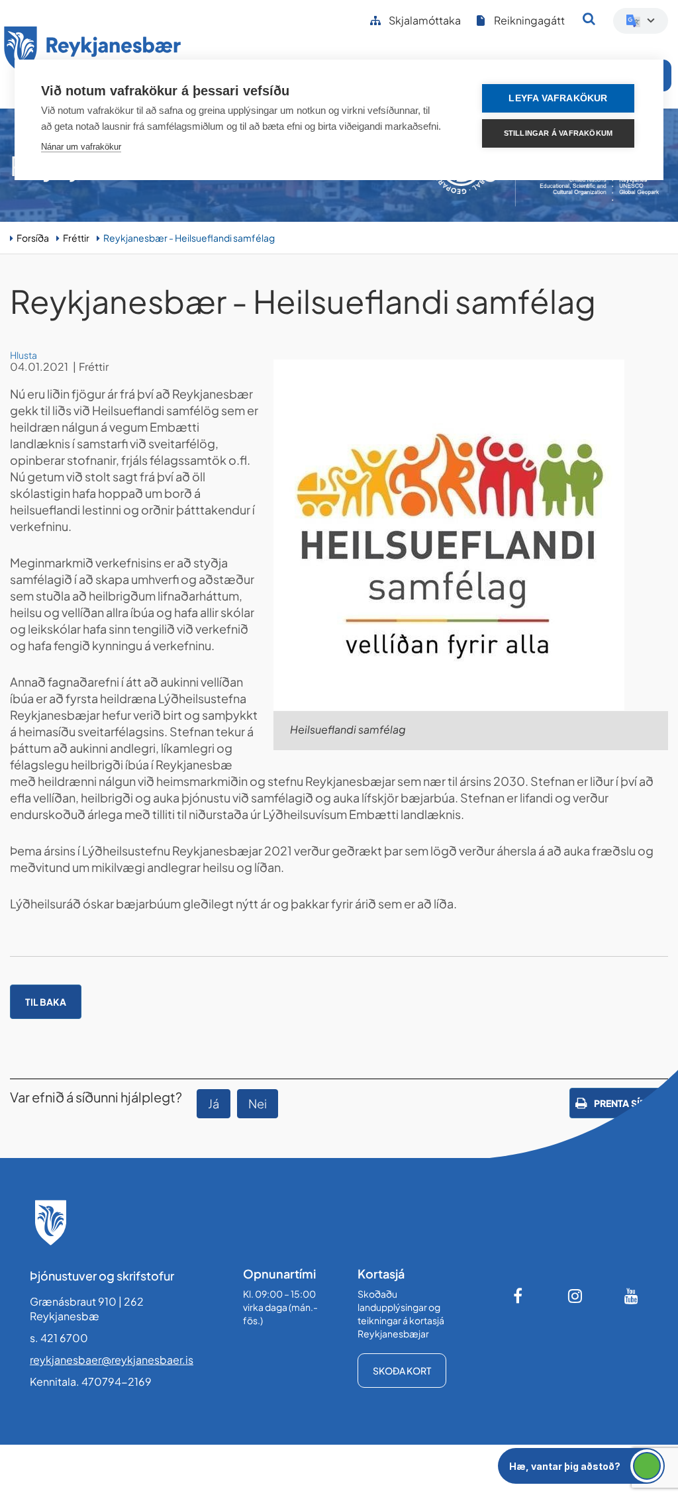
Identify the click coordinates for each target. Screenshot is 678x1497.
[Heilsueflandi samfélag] (470, 535)
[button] (581, 1466)
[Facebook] (519, 1295)
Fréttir (76, 238)
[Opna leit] (589, 18)
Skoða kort (402, 1370)
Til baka (45, 1002)
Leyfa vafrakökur (557, 98)
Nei (257, 1103)
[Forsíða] (92, 51)
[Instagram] (575, 1295)
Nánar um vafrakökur (81, 147)
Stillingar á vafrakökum (558, 133)
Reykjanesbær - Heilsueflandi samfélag (189, 238)
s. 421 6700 (59, 1338)
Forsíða (33, 238)
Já (213, 1103)
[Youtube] (631, 1295)
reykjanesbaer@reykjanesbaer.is (111, 1360)
